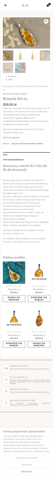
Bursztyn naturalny (29, 86)
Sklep (18, 86)
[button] (46, 21)
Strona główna (9, 86)
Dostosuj (26, 464)
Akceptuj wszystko (26, 458)
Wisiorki (23, 94)
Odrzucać (26, 471)
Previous (12, 76)
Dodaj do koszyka (14, 298)
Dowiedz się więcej (39, 298)
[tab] (26, 154)
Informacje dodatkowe (13, 159)
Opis (5, 155)
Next (10, 79)
